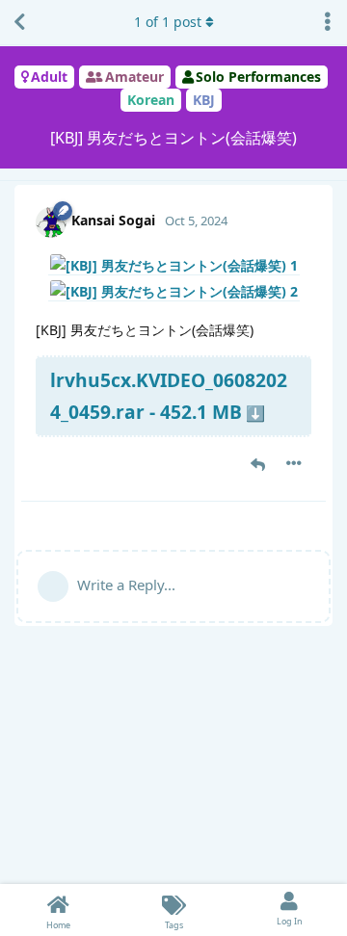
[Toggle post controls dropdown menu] (294, 463)
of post (167, 22)
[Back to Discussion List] (19, 22)
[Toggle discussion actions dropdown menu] (327, 22)
